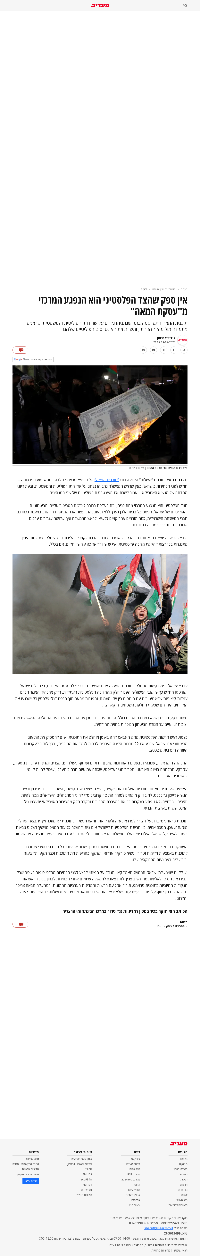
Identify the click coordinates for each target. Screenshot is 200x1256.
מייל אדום (134, 1169)
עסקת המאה (164, 926)
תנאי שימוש (32, 1159)
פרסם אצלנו (133, 1164)
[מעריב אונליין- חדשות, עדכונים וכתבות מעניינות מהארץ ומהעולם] (100, 5)
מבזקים (183, 1164)
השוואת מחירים (84, 1195)
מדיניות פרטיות (30, 1169)
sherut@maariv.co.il (158, 1228)
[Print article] (143, 350)
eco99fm (86, 1179)
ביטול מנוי (134, 1205)
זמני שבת (86, 1190)
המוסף (136, 1185)
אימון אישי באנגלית (81, 1159)
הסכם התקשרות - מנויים (25, 1164)
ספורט (184, 1174)
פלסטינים (181, 926)
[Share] (184, 350)
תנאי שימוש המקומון (28, 1174)
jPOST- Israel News (79, 1164)
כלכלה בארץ (181, 1169)
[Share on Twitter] (163, 350)
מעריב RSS (133, 1174)
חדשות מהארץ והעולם (164, 289)
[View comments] (20, 350)
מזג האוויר (182, 1200)
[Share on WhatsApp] (153, 350)
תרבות (184, 1185)
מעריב (184, 289)
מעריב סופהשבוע (130, 1179)
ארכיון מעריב (133, 1195)
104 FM (87, 1185)
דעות (144, 289)
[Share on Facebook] (173, 350)
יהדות (184, 1195)
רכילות (184, 1179)
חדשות (184, 1159)
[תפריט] (191, 6)
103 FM (87, 1174)
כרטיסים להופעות (178, 1205)
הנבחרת (183, 1190)
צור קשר (135, 1159)
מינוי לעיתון (134, 1190)
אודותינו (135, 1200)
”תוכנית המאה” (107, 479)
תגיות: (183, 922)
